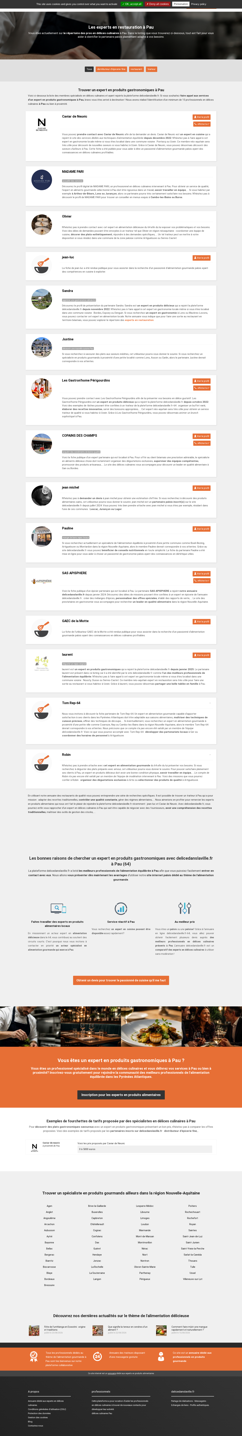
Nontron (145, 1260)
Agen (49, 1206)
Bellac (49, 1248)
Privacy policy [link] (198, 4)
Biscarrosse (49, 1267)
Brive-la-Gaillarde (97, 1206)
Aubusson (49, 1230)
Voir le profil (202, 117)
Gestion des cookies (38, 1417)
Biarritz (49, 1260)
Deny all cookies (159, 4)
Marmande (145, 1230)
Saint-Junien (192, 1242)
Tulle (192, 1267)
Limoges (144, 1218)
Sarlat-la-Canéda (193, 1254)
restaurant (136, 69)
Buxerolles (97, 1212)
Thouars (192, 1260)
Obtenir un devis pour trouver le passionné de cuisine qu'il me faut (121, 980)
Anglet (49, 1212)
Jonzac (97, 1260)
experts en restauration (139, 320)
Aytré (49, 1236)
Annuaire (32, 1401)
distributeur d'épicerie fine (111, 69)
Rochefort (192, 1218)
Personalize (181, 4)
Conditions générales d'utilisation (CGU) (47, 1409)
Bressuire (49, 1285)
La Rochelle (97, 1267)
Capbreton (97, 1218)
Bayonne (49, 1242)
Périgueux (145, 1279)
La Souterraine (97, 1273)
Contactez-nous (35, 1425)
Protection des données (39, 1413)
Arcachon (49, 1224)
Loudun (145, 1224)
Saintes (192, 1230)
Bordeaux (49, 1279)
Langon (97, 1279)
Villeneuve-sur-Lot (192, 1279)
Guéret (97, 1248)
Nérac (145, 1248)
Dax (97, 1242)
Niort (145, 1254)
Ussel (193, 1273)
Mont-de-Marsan (145, 1236)
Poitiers (192, 1206)
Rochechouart (192, 1212)
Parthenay (144, 1273)
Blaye (49, 1273)
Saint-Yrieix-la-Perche (192, 1248)
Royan (192, 1224)
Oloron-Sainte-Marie (145, 1267)
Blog (30, 1421)
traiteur (152, 69)
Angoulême (49, 1218)
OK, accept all (132, 4)
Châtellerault (97, 1224)
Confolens (97, 1236)
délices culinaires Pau (102, 1413)
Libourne (144, 1212)
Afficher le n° (203, 124)
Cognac (97, 1230)
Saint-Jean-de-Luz (192, 1236)
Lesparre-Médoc (145, 1206)
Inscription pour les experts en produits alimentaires (121, 1095)
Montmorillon (145, 1242)
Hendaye (97, 1254)
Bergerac (49, 1254)
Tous (89, 69)
